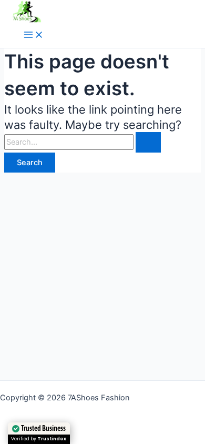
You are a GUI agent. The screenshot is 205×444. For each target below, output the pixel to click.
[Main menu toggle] (34, 35)
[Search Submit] (148, 142)
